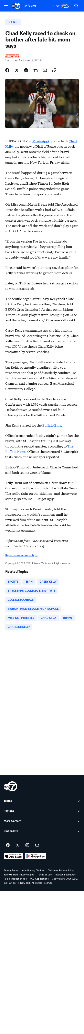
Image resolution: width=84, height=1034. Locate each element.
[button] (5, 5)
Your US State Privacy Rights (19, 874)
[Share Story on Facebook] (7, 70)
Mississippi (40, 140)
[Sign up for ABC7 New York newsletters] (37, 845)
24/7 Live (30, 6)
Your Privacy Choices (33, 870)
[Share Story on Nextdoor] (35, 70)
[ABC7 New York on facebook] (8, 845)
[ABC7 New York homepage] (16, 5)
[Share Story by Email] (44, 70)
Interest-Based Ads (65, 874)
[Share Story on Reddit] (26, 70)
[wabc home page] (10, 786)
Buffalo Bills (51, 425)
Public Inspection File (15, 879)
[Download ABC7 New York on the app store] (13, 856)
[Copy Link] (54, 70)
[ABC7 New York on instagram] (27, 845)
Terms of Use (45, 874)
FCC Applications (39, 879)
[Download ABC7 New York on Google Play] (35, 856)
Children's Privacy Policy (61, 870)
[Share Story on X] (16, 70)
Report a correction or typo (21, 555)
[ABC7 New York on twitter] (17, 845)
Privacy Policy (11, 870)
